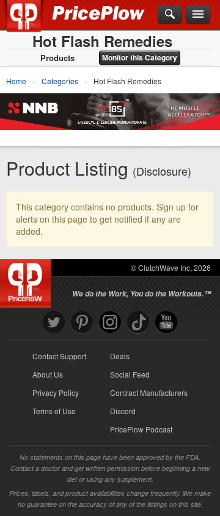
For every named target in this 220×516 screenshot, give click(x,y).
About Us (47, 374)
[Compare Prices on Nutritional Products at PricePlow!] (28, 280)
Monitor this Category (139, 57)
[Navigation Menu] (198, 14)
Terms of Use (54, 411)
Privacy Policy (55, 392)
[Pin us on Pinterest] (82, 322)
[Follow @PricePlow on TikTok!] (138, 322)
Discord (123, 411)
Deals (120, 356)
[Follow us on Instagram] (110, 322)
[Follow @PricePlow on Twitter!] (54, 322)
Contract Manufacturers (149, 392)
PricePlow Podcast (141, 429)
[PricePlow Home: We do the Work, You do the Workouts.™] (32, 23)
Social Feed (130, 374)
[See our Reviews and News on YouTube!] (166, 322)
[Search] (170, 14)
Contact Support (59, 356)
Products (57, 57)
